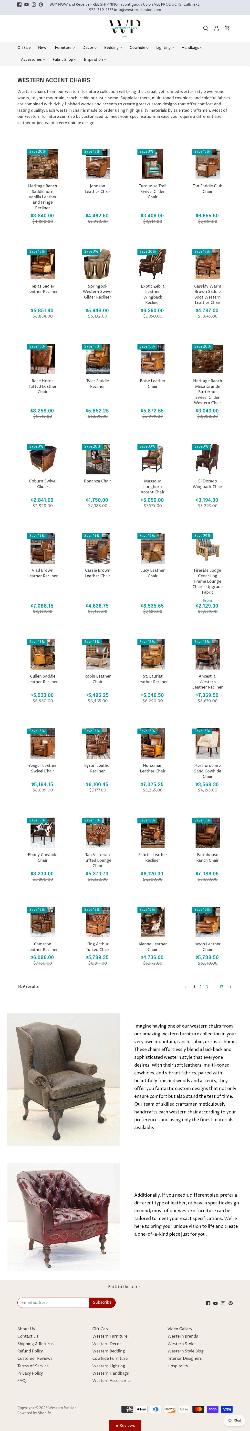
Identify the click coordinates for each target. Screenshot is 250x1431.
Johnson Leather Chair (97, 188)
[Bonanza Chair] (97, 459)
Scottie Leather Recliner (152, 857)
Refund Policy (30, 1351)
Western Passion (62, 1408)
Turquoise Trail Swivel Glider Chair (152, 191)
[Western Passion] (125, 22)
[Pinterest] (41, 4)
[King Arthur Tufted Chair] (97, 922)
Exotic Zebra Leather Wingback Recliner (153, 294)
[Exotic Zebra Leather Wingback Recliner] (152, 264)
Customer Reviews (34, 1358)
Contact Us (27, 1336)
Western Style (180, 1344)
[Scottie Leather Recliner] (152, 833)
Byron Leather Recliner (97, 768)
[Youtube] (26, 4)
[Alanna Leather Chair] (152, 922)
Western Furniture (109, 1336)
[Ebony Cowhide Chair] (42, 833)
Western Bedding (108, 1351)
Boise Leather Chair (153, 383)
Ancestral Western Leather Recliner (207, 682)
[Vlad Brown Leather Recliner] (42, 548)
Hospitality (177, 1366)
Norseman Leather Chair (153, 768)
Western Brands (182, 1336)
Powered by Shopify (34, 1413)
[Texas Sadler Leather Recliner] (42, 264)
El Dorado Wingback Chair (207, 484)
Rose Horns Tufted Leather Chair (43, 386)
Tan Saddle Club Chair (207, 188)
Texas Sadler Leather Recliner (42, 289)
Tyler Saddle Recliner (97, 383)
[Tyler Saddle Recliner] (97, 359)
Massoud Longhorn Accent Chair (153, 487)
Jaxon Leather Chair (208, 946)
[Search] (205, 28)
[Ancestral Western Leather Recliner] (207, 654)
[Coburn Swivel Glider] (42, 459)
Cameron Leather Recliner (42, 946)
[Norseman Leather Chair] (152, 743)
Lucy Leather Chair (152, 573)
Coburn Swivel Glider (42, 484)
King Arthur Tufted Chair (97, 946)
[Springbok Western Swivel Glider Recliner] (97, 264)
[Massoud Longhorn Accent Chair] (152, 459)
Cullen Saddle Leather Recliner (42, 679)
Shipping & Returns (35, 1344)
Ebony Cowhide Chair (42, 857)
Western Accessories (112, 1380)
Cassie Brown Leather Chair (97, 573)
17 (221, 987)
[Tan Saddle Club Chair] (207, 164)
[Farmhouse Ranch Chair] (207, 833)
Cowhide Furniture (110, 1358)
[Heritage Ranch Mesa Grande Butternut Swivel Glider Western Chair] (207, 359)
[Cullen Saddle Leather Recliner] (42, 654)
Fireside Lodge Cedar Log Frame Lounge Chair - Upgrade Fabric (207, 581)
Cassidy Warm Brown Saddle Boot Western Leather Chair (207, 294)
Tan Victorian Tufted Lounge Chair (97, 860)
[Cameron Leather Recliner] (42, 922)
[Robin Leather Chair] (97, 654)
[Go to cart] (227, 28)
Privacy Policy (30, 1373)
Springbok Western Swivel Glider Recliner (97, 292)
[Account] (216, 28)
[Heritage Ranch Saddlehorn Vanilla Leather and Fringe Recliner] (42, 164)
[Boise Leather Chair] (152, 359)
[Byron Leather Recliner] (97, 743)
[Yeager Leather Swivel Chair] (42, 743)
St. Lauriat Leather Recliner (152, 679)
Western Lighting (108, 1366)
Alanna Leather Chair (152, 946)
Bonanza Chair (97, 481)
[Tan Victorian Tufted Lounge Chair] (97, 833)
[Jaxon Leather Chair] (207, 922)
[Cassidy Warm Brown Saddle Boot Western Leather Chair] (207, 264)
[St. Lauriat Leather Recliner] (152, 654)
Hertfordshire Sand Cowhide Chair (207, 771)
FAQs (22, 1380)
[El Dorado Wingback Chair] (207, 459)
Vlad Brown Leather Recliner (42, 573)
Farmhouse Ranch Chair (207, 857)
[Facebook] (19, 4)
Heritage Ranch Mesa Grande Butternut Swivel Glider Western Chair (207, 392)
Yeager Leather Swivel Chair (42, 768)
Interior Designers (184, 1358)
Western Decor (106, 1344)
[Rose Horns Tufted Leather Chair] (42, 359)
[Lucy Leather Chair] (152, 548)
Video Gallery (179, 1329)
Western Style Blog (185, 1351)
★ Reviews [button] (125, 1425)
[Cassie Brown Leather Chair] (97, 548)
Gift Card (101, 1329)
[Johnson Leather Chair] (97, 164)
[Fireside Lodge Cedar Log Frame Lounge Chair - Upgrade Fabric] (207, 548)
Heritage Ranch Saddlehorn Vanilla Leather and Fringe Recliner (42, 197)
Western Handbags (110, 1373)
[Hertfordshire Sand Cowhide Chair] (207, 743)
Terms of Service (33, 1366)
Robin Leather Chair (97, 679)
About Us (26, 1329)
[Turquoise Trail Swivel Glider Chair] (152, 164)
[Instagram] (34, 4)
